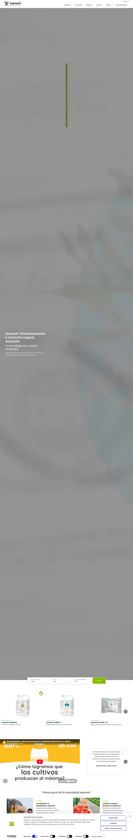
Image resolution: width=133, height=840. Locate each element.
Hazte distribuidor (121, 5)
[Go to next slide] (126, 712)
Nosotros (99, 5)
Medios (108, 5)
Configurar (113, 823)
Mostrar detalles (97, 836)
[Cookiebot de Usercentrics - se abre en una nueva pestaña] (12, 836)
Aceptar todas (113, 818)
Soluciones (78, 5)
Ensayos (89, 5)
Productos (67, 5)
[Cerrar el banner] (130, 816)
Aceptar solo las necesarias (113, 828)
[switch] (52, 836)
